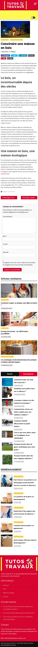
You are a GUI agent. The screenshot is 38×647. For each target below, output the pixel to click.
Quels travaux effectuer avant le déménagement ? (25, 541)
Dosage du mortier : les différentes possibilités (14, 332)
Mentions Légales (8, 593)
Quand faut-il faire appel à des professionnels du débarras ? (24, 512)
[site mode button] (33, 18)
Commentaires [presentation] (28, 374)
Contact (5, 596)
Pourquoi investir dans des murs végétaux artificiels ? (23, 457)
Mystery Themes (11, 645)
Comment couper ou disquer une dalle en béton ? (19, 304)
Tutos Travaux (5, 629)
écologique (4, 171)
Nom (5, 236)
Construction (5, 39)
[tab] (10, 374)
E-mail (5, 244)
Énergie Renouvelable (16, 39)
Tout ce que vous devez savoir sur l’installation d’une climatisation (25, 435)
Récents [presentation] (10, 374)
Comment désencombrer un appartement (24, 527)
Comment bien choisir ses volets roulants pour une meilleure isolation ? (23, 412)
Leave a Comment (9, 191)
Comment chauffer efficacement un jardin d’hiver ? (22, 423)
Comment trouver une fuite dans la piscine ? (23, 381)
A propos (6, 585)
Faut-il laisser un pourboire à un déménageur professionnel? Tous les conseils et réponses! (25, 482)
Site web (5, 252)
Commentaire (8, 216)
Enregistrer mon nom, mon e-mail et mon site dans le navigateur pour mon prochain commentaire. (19, 264)
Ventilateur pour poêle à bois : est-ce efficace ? (24, 390)
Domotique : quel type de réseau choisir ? (29, 197)
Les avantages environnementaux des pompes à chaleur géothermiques (19, 361)
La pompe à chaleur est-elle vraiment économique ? (24, 401)
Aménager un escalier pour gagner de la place (10, 197)
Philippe (13, 51)
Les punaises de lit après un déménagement (24, 498)
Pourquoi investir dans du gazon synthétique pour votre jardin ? (24, 447)
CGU (4, 589)
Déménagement (18, 476)
